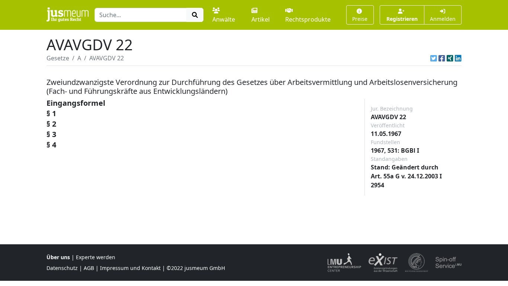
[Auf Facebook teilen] (441, 58)
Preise (359, 18)
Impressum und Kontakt (130, 267)
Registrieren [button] (402, 18)
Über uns (58, 257)
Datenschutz (62, 267)
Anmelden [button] (443, 18)
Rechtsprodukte (308, 19)
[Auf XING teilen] (450, 58)
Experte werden (95, 257)
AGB (89, 267)
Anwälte (223, 19)
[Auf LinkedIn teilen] (458, 58)
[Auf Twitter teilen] (433, 58)
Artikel (260, 19)
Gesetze (57, 58)
